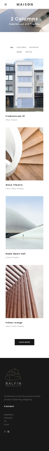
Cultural (9, 257)
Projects (14, 120)
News (14, 189)
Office (8, 120)
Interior (8, 189)
